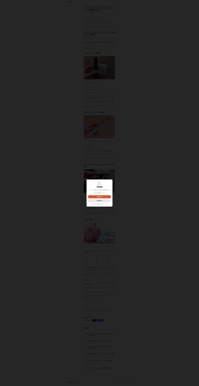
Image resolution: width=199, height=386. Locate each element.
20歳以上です (99, 196)
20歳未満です (99, 200)
